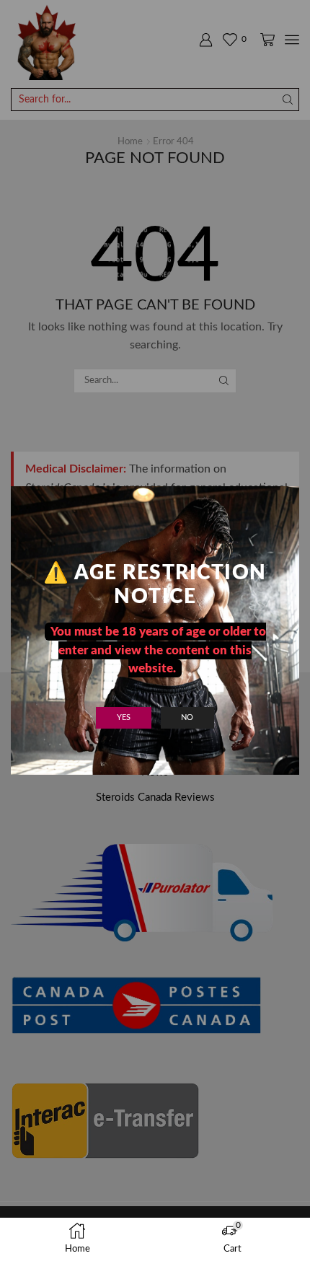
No (187, 717)
